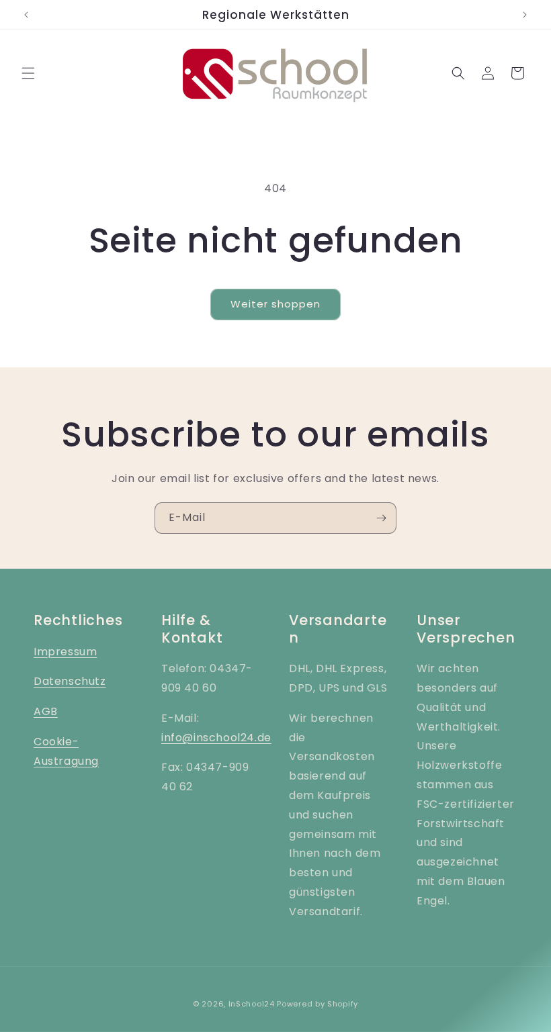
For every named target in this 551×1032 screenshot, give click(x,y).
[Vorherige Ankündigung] (26, 15)
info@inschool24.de (216, 737)
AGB (46, 711)
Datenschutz (70, 681)
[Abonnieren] (381, 518)
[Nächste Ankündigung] (525, 15)
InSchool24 (251, 1003)
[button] (28, 73)
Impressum (65, 651)
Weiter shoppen (275, 304)
